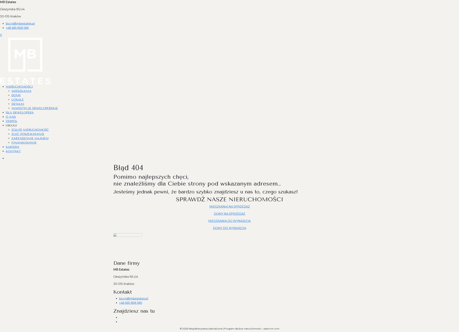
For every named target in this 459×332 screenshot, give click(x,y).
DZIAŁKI (17, 104)
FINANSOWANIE (24, 142)
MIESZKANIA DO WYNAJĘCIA (229, 221)
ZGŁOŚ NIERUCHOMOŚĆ (30, 129)
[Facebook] (120, 317)
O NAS (11, 116)
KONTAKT (13, 151)
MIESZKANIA (21, 91)
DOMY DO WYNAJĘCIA (229, 228)
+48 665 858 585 (17, 28)
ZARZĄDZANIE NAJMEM (29, 138)
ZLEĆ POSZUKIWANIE (27, 134)
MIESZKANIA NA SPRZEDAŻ (229, 206)
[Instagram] (120, 322)
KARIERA (12, 147)
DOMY (16, 95)
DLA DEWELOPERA (20, 112)
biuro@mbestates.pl (20, 23)
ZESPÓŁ (11, 121)
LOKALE (17, 99)
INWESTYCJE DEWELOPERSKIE (34, 108)
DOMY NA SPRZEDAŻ (229, 213)
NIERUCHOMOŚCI (19, 86)
